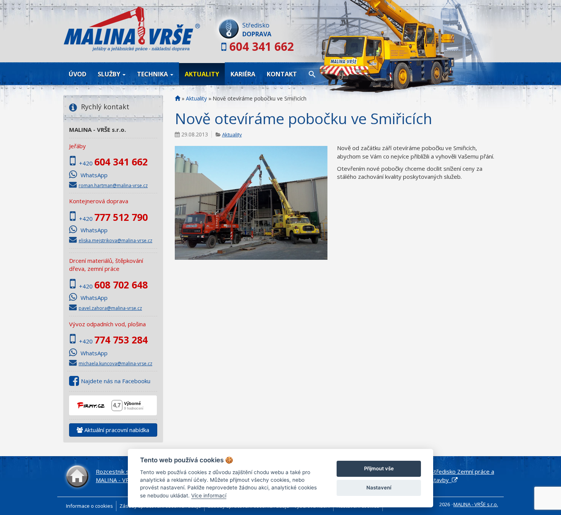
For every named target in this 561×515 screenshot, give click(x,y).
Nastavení (378, 487)
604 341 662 (261, 46)
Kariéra (243, 74)
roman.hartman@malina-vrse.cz (113, 185)
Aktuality (202, 74)
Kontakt (282, 74)
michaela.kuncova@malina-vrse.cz (115, 363)
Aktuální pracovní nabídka (116, 430)
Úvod (77, 74)
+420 (113, 163)
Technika (153, 74)
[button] (312, 73)
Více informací (208, 495)
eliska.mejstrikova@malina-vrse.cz (115, 240)
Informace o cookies (89, 505)
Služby (110, 74)
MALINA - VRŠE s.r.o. (475, 504)
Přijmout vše (379, 468)
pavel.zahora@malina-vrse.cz (110, 308)
